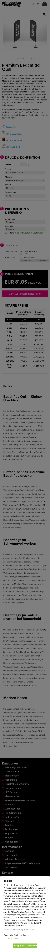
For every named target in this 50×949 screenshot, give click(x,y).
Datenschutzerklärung (13, 929)
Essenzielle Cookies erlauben (16, 935)
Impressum (29, 929)
